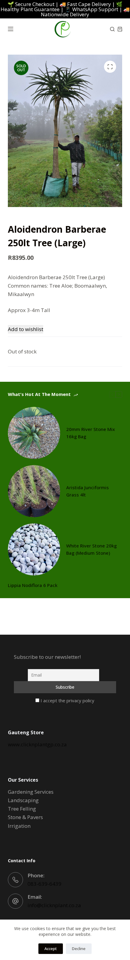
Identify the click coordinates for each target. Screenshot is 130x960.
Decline (79, 948)
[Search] (112, 29)
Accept (50, 948)
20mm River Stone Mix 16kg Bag (90, 433)
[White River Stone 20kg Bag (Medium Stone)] (34, 549)
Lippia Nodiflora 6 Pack (32, 585)
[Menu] (10, 29)
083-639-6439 (44, 883)
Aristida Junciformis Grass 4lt (87, 491)
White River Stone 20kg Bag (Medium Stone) (91, 549)
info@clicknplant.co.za (54, 905)
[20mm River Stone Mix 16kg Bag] (34, 433)
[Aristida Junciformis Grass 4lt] (34, 491)
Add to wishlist (25, 329)
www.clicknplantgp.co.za (37, 744)
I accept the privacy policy (66, 700)
